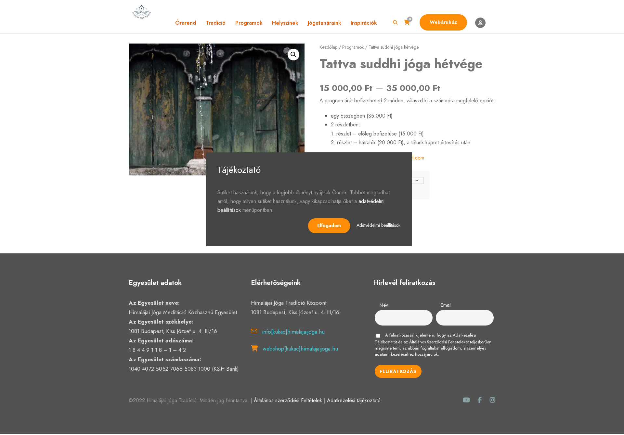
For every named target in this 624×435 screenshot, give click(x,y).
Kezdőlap (328, 47)
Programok (248, 23)
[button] (293, 54)
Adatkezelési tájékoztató (354, 400)
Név (384, 305)
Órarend (185, 23)
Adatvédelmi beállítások (378, 225)
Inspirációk (364, 23)
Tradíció (216, 23)
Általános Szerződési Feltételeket (439, 342)
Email (446, 305)
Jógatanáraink (324, 23)
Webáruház (443, 22)
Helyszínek (285, 23)
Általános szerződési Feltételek (288, 400)
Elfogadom (329, 225)
